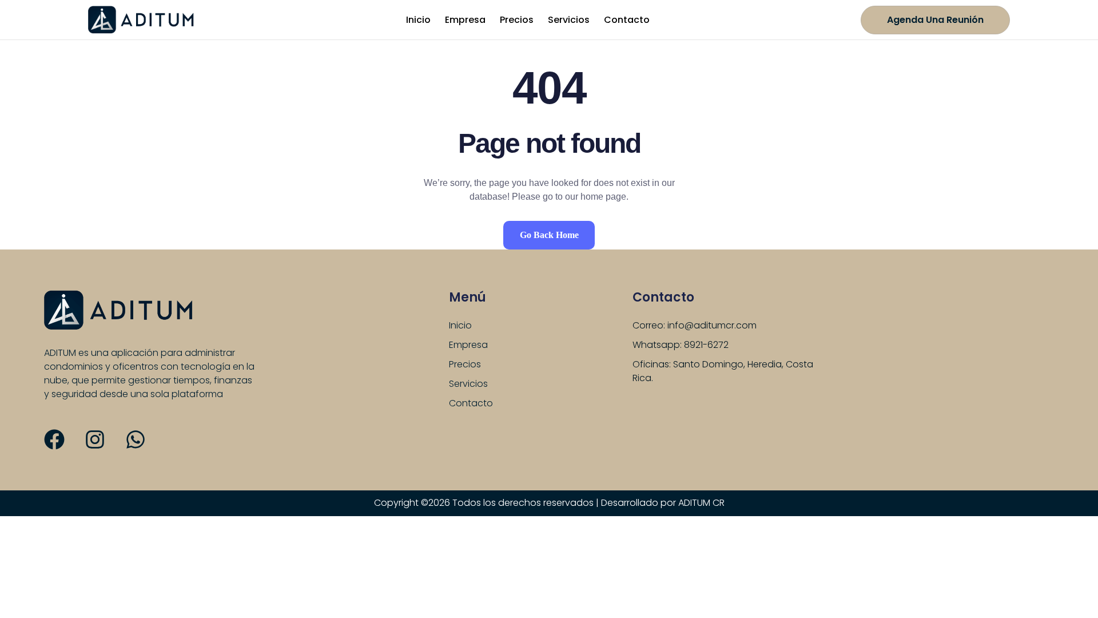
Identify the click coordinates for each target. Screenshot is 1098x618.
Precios (517, 19)
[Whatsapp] (135, 439)
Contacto (627, 19)
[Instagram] (95, 439)
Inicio (418, 19)
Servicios (569, 19)
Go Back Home (549, 235)
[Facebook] (54, 439)
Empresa (465, 19)
